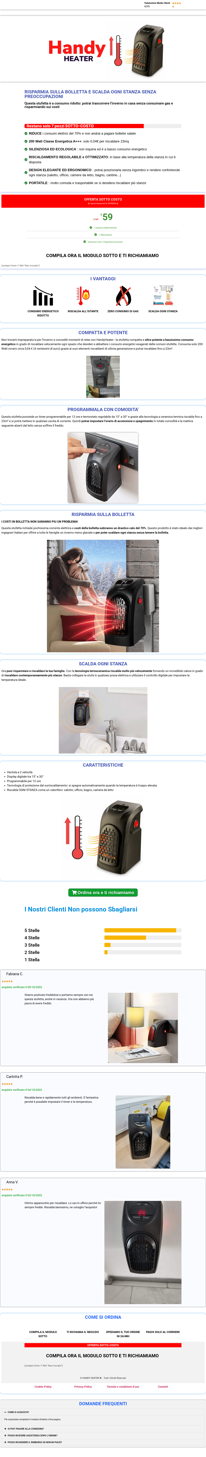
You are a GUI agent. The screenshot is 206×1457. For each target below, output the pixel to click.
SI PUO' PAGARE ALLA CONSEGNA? (26, 1428)
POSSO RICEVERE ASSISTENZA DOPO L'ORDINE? (32, 1435)
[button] (103, 1412)
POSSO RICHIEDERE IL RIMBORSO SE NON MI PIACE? (35, 1442)
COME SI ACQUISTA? (18, 1412)
